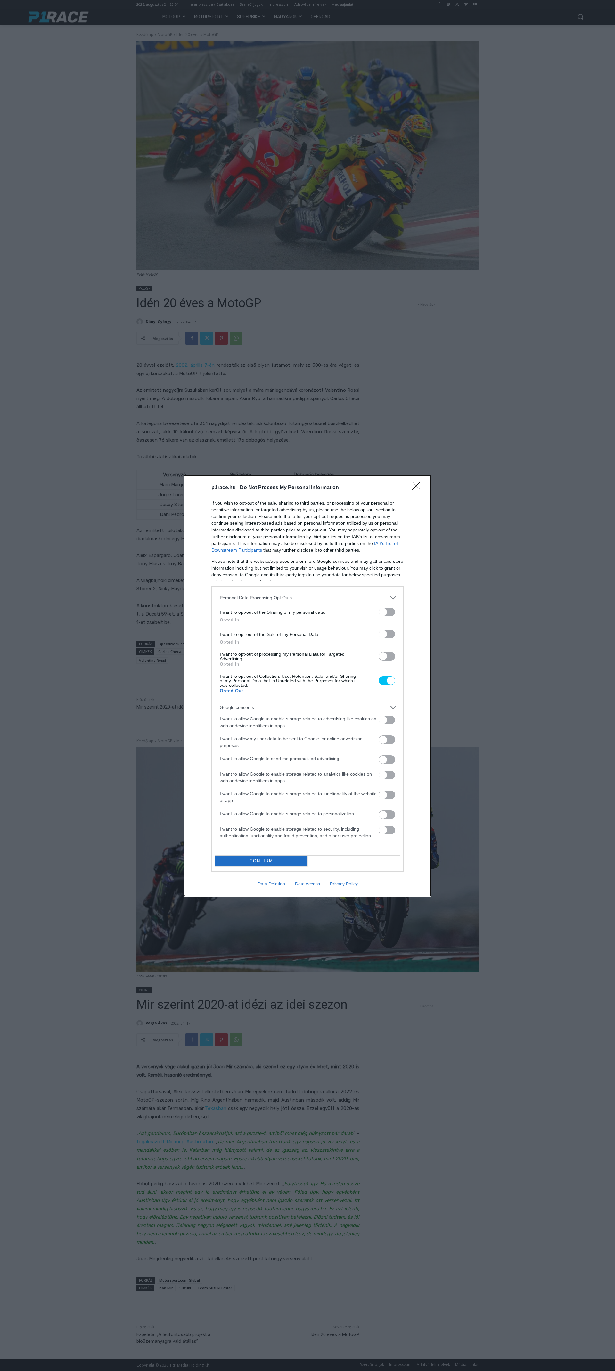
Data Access (307, 883)
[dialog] (307, 685)
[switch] (387, 612)
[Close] (418, 488)
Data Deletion (271, 883)
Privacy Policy (344, 883)
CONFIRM (261, 860)
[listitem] (307, 598)
